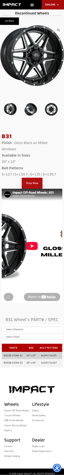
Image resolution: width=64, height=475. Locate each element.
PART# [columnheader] (13, 347)
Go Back (9, 21)
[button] (32, 5)
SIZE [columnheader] (31, 347)
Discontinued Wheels (32, 13)
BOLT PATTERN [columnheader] (49, 347)
